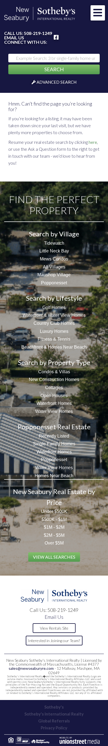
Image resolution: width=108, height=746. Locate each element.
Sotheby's (54, 706)
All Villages (54, 267)
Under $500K (54, 511)
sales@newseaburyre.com (31, 668)
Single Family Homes (54, 443)
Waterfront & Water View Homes (54, 315)
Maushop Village (54, 274)
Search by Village (54, 234)
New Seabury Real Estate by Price (54, 496)
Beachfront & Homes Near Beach (54, 347)
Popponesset (54, 282)
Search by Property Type (54, 362)
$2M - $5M (54, 535)
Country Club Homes (54, 323)
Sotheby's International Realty (54, 713)
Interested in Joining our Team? (54, 640)
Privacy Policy (54, 727)
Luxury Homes (54, 331)
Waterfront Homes (54, 403)
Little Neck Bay (54, 251)
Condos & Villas (54, 371)
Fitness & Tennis (54, 339)
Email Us (14, 37)
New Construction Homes (54, 379)
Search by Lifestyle (54, 298)
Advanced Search (56, 82)
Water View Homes (54, 411)
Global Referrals (54, 720)
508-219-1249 (38, 33)
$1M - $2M (54, 527)
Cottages (54, 387)
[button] (54, 69)
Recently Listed (54, 436)
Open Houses (54, 395)
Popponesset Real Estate (54, 427)
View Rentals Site (54, 628)
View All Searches (54, 557)
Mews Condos (54, 259)
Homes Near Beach (54, 475)
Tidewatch (54, 243)
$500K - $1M (54, 519)
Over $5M (54, 543)
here (93, 142)
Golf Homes (54, 307)
